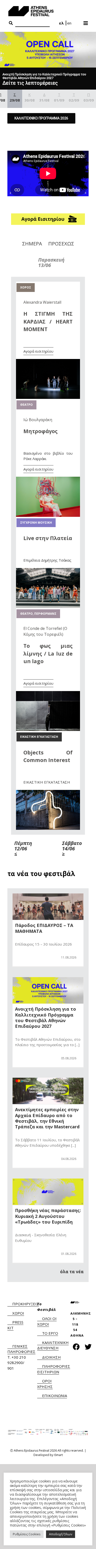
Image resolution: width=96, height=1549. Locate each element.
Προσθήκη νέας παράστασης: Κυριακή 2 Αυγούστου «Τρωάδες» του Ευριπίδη (48, 1216)
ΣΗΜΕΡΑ (32, 243)
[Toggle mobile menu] (86, 21)
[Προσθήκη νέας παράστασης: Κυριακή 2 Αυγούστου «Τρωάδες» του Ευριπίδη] (48, 1192)
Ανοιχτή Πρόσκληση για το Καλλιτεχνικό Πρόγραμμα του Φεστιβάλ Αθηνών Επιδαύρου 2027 (45, 1017)
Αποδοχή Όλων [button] (60, 1534)
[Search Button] (10, 23)
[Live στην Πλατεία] (48, 570)
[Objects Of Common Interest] (48, 792)
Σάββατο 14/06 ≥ (72, 849)
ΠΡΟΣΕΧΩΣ (61, 243)
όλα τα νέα (72, 1271)
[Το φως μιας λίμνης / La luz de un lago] (48, 693)
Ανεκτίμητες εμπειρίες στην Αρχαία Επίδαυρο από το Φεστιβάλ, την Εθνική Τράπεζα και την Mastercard (47, 1118)
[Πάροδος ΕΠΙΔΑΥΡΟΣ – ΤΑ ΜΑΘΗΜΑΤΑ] (48, 906)
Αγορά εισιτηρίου (38, 351)
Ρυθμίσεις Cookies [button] (27, 1534)
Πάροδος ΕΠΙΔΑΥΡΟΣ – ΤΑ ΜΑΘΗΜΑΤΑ (44, 928)
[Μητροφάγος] (48, 479)
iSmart (58, 1455)
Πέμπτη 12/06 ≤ (23, 849)
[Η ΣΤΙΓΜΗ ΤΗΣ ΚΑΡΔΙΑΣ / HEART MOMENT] (48, 361)
